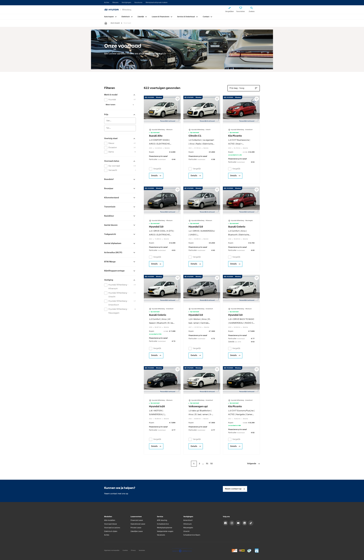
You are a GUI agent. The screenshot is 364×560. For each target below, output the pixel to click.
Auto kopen (115, 23)
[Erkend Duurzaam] (249, 550)
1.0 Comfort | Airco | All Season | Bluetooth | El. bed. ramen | (162, 323)
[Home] (117, 9)
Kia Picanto (235, 136)
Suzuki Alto (155, 136)
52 (211, 464)
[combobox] (120, 121)
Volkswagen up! (198, 406)
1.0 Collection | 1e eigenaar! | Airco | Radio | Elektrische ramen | (201, 144)
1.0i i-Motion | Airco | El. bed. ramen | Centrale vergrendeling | (199, 323)
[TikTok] (250, 523)
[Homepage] (105, 23)
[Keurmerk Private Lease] (256, 550)
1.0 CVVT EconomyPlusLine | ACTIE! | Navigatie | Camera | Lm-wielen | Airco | (241, 414)
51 (207, 464)
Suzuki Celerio (236, 227)
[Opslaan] (177, 99)
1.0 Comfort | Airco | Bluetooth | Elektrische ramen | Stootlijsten (238, 235)
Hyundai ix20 (157, 406)
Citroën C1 (195, 136)
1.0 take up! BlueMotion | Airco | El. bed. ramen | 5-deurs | (200, 414)
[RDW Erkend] (234, 550)
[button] (253, 464)
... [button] (203, 464)
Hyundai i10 (156, 227)
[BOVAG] (242, 550)
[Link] (225, 523)
